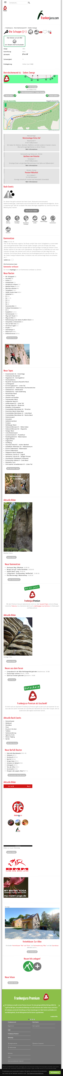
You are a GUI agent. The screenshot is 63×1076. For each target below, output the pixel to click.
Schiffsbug (8, 443)
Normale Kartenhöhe (10, 101)
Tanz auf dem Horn (11, 324)
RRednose (20, 567)
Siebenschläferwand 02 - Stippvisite (16, 429)
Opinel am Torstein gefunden (15, 675)
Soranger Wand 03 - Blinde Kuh (14, 405)
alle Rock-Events (12, 743)
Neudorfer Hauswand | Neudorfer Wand (17, 382)
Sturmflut (8, 278)
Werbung (10, 1053)
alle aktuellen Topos (13, 468)
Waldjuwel (8, 723)
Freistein (8, 423)
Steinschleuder (9, 721)
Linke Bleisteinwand (11, 433)
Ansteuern (8, 232)
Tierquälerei (9, 290)
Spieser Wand (11, 571)
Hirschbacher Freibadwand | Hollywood (16, 458)
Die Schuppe (33, 87)
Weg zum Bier (9, 318)
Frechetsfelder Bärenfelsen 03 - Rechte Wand (18, 415)
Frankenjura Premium (13, 1033)
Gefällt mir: (7, 260)
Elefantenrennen (10, 333)
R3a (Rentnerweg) (12, 575)
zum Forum (12, 680)
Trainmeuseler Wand (11, 399)
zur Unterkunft (32, 952)
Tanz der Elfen (11, 767)
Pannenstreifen (10, 306)
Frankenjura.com (12, 1022)
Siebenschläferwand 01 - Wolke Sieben (16, 427)
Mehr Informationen (31, 149)
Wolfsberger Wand (10, 425)
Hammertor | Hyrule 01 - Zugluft (15, 454)
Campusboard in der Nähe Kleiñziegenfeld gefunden (22, 671)
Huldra (7, 280)
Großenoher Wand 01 (11, 401)
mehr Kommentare (14, 580)
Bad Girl (9, 759)
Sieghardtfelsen (10, 439)
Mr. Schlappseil (9, 277)
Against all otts (9, 735)
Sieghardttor (9, 441)
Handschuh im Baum (11, 284)
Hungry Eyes (10, 761)
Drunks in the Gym (11, 729)
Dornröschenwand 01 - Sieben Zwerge (25, 28)
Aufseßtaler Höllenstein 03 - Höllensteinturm (18, 447)
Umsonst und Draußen (12, 397)
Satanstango (9, 330)
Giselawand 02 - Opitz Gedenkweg (15, 392)
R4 (6, 302)
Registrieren (11, 1026)
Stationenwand (9, 417)
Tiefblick (7, 731)
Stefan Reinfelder (22, 569)
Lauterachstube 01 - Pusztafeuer (15, 435)
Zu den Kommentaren (53, 222)
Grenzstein (8, 419)
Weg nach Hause (10, 316)
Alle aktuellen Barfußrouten (17, 775)
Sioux (7, 727)
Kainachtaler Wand (11, 393)
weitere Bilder (11, 557)
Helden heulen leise (11, 292)
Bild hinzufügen (44, 221)
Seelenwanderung (10, 733)
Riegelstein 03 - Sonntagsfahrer (14, 378)
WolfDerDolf (29, 573)
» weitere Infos (54, 1016)
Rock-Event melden (31, 211)
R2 (6, 298)
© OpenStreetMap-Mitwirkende (53, 130)
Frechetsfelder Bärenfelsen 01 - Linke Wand (18, 413)
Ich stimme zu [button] (55, 1072)
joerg (17, 571)
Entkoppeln (10, 765)
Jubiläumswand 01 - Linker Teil (14, 403)
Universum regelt (10, 326)
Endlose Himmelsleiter (12, 308)
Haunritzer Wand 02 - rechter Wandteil (17, 445)
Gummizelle (10, 769)
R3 (6, 300)
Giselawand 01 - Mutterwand (14, 390)
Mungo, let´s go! (11, 569)
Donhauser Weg (11, 567)
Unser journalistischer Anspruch (15, 1061)
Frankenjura (9, 28)
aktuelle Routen (12, 338)
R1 (6, 296)
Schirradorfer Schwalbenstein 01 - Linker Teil (18, 464)
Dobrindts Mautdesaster (14, 753)
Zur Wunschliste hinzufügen (26, 223)
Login (9, 1030)
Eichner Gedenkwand (11, 450)
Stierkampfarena (10, 380)
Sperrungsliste (36, 1026)
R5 (6, 304)
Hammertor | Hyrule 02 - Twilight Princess (18, 456)
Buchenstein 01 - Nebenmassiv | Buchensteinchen (20, 388)
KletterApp (10, 1037)
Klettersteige (13, 1047)
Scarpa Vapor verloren (13, 673)
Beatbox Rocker (10, 286)
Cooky (5, 241)
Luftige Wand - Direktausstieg (16, 573)
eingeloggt (13, 270)
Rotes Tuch (8, 332)
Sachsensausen (10, 314)
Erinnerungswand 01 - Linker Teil (15, 386)
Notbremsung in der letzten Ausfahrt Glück (18, 320)
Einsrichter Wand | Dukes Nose (14, 411)
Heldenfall (8, 294)
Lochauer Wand (10, 395)
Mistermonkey (23, 575)
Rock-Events (35, 1022)
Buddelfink (8, 312)
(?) (6, 310)
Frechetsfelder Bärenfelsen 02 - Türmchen (18, 409)
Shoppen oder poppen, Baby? (15, 771)
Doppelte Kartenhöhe (53, 101)
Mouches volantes (10, 288)
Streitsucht (10, 757)
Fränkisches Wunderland (12, 376)
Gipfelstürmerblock (11, 421)
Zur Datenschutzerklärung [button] (35, 1073)
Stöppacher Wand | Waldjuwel (14, 452)
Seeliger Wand (9, 431)
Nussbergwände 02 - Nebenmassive (16, 437)
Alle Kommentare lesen (10, 264)
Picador (7, 328)
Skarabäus (8, 725)
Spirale (7, 739)
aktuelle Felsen (13, 983)
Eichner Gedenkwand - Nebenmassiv (16, 449)
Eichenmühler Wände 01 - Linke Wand (16, 460)
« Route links (8, 96)
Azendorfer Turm (10, 462)
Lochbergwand (9, 384)
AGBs (9, 1057)
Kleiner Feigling (10, 737)
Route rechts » (54, 96)
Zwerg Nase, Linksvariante (13, 322)
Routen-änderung (8, 222)
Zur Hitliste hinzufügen (17, 222)
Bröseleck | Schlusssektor (13, 407)
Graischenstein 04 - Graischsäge (15, 374)
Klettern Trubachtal (38, 1043)
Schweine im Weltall (13, 763)
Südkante (9, 755)
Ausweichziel (9, 282)
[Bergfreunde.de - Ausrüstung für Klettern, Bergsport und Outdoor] (17, 364)
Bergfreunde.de (13, 1043)
